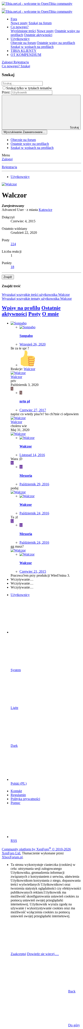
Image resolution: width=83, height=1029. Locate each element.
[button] (44, 632)
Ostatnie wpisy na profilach (56, 43)
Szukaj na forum (40, 23)
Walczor (16, 377)
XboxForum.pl (12, 857)
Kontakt (16, 791)
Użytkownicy (20, 39)
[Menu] (3, 8)
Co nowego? (20, 27)
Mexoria (25, 475)
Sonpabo (26, 336)
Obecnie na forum (23, 43)
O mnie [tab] (50, 314)
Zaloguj (7, 159)
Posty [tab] (34, 314)
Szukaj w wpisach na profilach (32, 47)
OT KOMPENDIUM (26, 55)
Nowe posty (19, 23)
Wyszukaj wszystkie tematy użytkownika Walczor (37, 298)
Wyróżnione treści (23, 31)
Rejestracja (9, 167)
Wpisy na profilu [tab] (21, 308)
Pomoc (15, 803)
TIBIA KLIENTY (24, 51)
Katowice (45, 210)
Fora (14, 19)
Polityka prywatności (25, 799)
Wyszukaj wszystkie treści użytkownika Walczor (36, 294)
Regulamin (18, 795)
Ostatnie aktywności (38, 35)
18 (12, 267)
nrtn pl (24, 401)
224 (13, 244)
